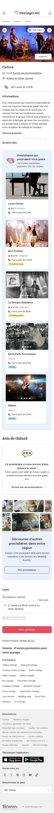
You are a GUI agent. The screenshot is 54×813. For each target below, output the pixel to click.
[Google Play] (34, 762)
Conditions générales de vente (16, 724)
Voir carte (43, 600)
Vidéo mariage (9, 675)
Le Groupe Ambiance (20, 302)
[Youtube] (30, 775)
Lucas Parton (15, 203)
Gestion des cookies (38, 728)
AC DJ (31, 640)
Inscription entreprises (12, 740)
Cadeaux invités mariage (13, 670)
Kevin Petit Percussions (22, 354)
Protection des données (13, 728)
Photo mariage (35, 670)
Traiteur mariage (9, 665)
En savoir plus (9, 142)
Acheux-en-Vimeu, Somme (19, 78)
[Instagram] (23, 775)
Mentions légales (21, 719)
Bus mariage (8, 681)
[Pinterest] (17, 775)
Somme (17, 21)
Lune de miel (8, 696)
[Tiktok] (36, 775)
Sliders (12, 405)
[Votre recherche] (4, 30)
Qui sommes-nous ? (35, 740)
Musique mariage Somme (14, 618)
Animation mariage (32, 686)
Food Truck (40, 696)
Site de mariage (40, 745)
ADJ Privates (15, 251)
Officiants (6, 702)
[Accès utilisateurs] (50, 13)
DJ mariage (20, 702)
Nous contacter (27, 629)
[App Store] (12, 762)
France (12, 790)
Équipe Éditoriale (10, 745)
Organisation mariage (29, 691)
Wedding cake (24, 696)
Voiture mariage (27, 675)
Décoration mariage (27, 681)
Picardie (6, 21)
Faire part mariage (29, 665)
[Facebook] (4, 775)
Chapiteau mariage (11, 686)
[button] (27, 469)
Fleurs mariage (9, 691)
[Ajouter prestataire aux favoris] (49, 30)
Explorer (43, 56)
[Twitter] (11, 775)
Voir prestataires (27, 570)
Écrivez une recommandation (27, 487)
